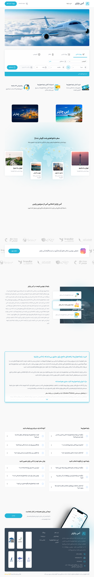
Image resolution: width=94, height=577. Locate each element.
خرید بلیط (69, 4)
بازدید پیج (14, 251)
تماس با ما (42, 540)
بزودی (13, 516)
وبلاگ (43, 533)
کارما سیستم (8, 574)
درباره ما (43, 536)
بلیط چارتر (56, 536)
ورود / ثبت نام (11, 4)
